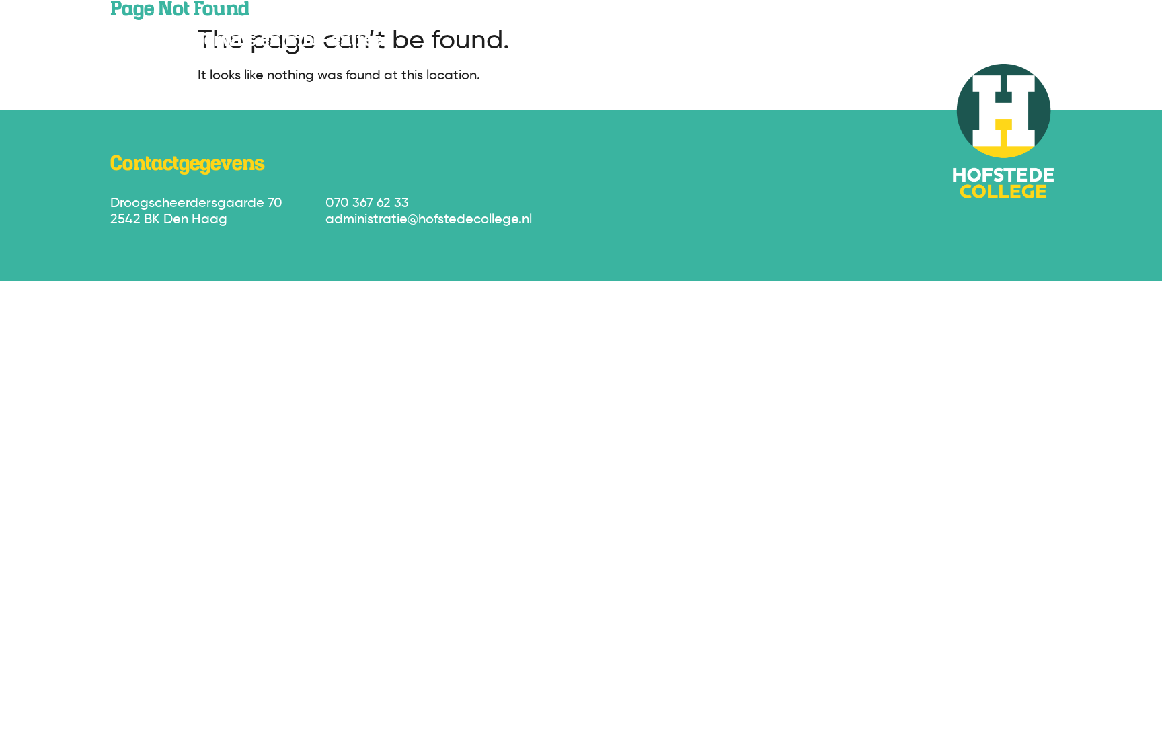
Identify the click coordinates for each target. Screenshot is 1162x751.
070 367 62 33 (367, 203)
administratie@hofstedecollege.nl (428, 220)
